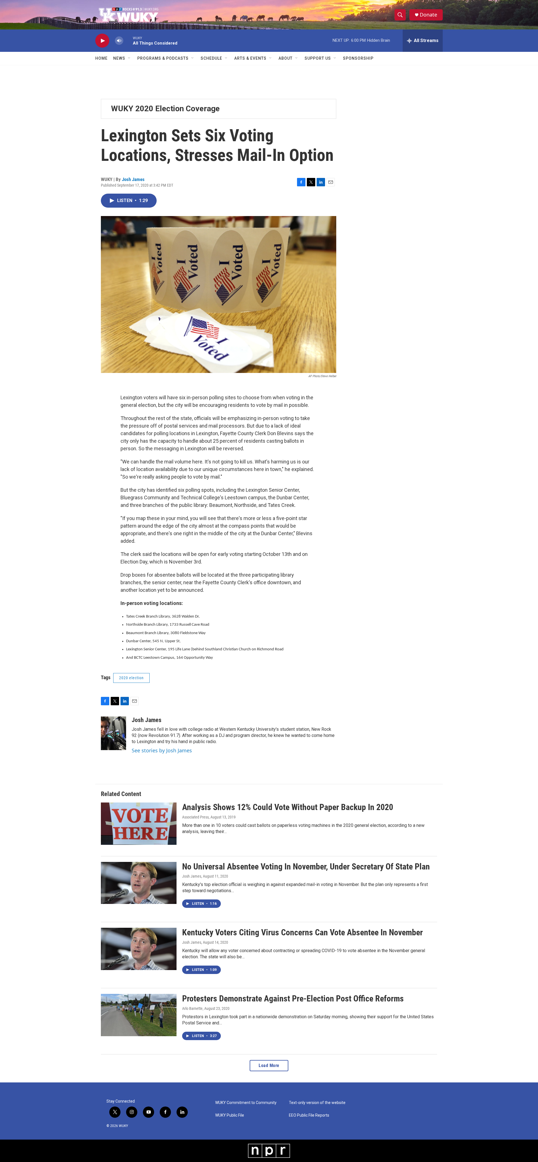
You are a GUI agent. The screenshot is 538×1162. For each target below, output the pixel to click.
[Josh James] (113, 733)
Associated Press (195, 817)
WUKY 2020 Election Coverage (165, 108)
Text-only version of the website (317, 1103)
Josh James (133, 179)
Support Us (318, 58)
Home (101, 58)
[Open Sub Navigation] (129, 58)
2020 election (131, 678)
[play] (102, 41)
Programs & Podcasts (163, 58)
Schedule (211, 58)
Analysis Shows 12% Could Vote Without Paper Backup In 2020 (287, 807)
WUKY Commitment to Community (246, 1103)
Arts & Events (250, 58)
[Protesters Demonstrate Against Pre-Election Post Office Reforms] (139, 1015)
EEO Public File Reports (309, 1115)
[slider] (128, 40)
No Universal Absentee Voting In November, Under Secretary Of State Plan (306, 866)
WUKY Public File (229, 1115)
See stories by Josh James (162, 750)
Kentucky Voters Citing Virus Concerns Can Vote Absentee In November (302, 932)
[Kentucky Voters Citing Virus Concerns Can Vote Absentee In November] (139, 949)
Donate (428, 15)
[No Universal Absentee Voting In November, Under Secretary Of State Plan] (139, 883)
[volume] (119, 40)
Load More (269, 1065)
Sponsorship (358, 58)
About (286, 58)
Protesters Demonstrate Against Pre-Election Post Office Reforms (293, 998)
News (119, 58)
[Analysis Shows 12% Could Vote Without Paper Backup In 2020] (139, 824)
